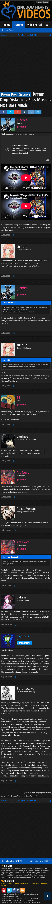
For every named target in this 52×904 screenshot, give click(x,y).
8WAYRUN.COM (31, 796)
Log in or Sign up (43, 2)
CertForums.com (34, 902)
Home (6, 25)
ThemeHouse (33, 898)
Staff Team (5, 886)
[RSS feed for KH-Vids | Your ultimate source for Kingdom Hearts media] (22, 890)
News (3, 884)
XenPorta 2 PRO (5, 796)
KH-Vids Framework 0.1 (10, 896)
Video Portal (34, 25)
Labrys (21, 597)
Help (47, 860)
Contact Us (36, 860)
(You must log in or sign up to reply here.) (38, 793)
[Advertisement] (26, 65)
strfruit (22, 246)
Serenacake (25, 688)
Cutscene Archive (13, 884)
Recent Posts (8, 30)
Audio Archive (25, 884)
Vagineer (23, 436)
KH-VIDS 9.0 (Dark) (12, 860)
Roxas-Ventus (26, 508)
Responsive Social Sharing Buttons (14, 902)
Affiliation (14, 886)
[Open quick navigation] (50, 35)
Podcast (44, 884)
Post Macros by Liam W (30, 894)
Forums (18, 25)
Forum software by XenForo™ (12, 894)
